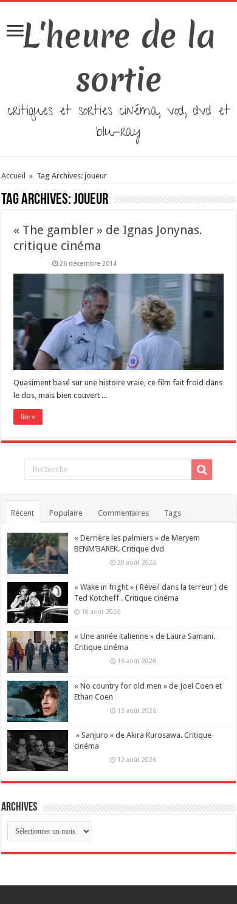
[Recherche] (201, 469)
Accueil (14, 175)
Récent (22, 513)
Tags (172, 513)
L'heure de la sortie (118, 57)
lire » (28, 417)
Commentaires (123, 513)
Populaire (66, 513)
